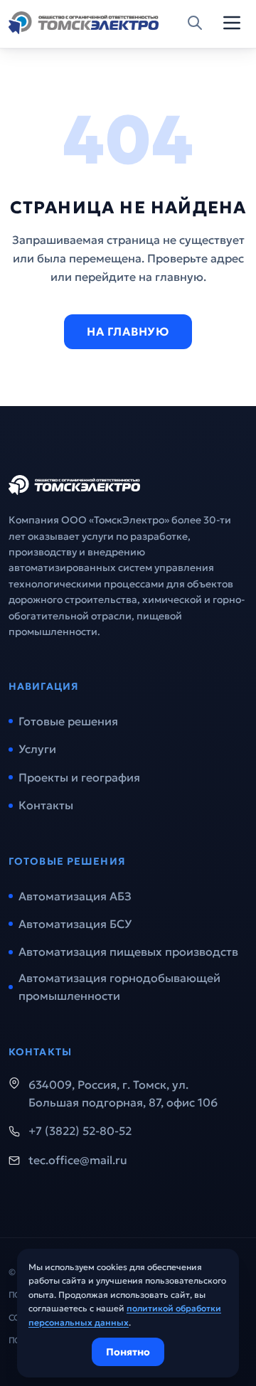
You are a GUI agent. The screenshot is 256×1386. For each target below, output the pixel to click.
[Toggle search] (194, 22)
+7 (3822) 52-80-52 (80, 1131)
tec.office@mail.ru (77, 1160)
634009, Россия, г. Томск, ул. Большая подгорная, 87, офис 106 (123, 1093)
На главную (128, 331)
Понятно (128, 1351)
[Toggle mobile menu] (231, 22)
